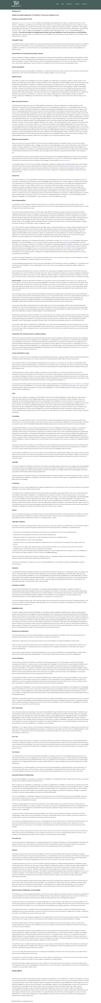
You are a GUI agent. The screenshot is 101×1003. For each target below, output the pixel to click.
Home (57, 4)
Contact (77, 4)
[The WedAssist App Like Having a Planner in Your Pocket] (16, 4)
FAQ (63, 4)
